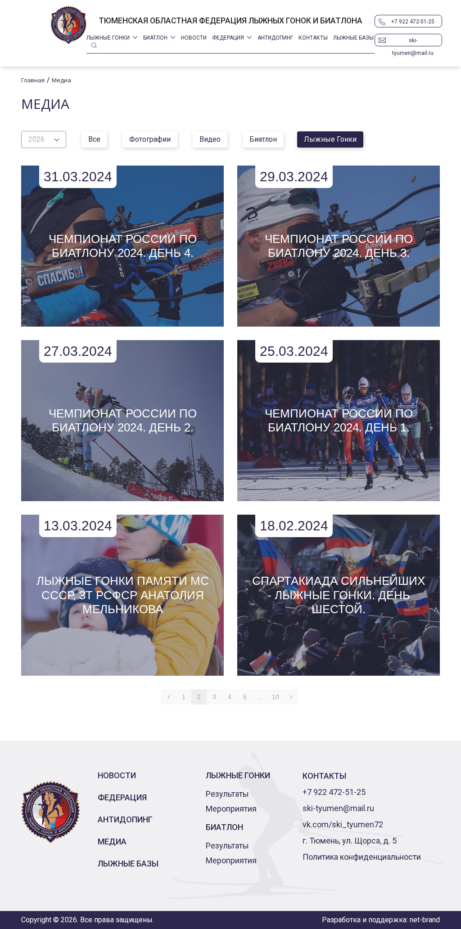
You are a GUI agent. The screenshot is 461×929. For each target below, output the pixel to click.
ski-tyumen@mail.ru (413, 41)
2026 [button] (36, 139)
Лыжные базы (353, 38)
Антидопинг (275, 38)
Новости (194, 38)
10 (275, 696)
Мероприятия (231, 808)
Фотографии (150, 139)
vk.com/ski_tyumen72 (343, 824)
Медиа (112, 841)
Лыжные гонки (108, 38)
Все (94, 139)
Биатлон (155, 38)
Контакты (313, 38)
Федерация (228, 38)
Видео (210, 139)
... (260, 696)
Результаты (227, 794)
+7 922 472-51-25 (412, 21)
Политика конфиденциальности (362, 857)
